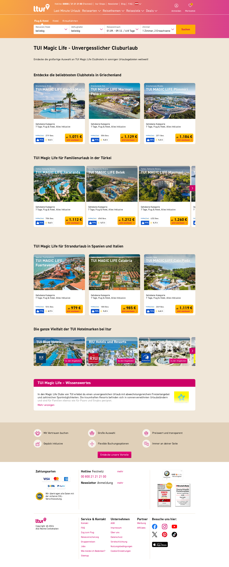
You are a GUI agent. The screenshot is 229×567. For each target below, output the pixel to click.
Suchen (185, 29)
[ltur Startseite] (42, 8)
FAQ (130, 4)
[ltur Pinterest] (164, 536)
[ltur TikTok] (174, 536)
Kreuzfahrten (70, 21)
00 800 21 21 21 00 (93, 477)
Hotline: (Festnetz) (73, 4)
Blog (123, 4)
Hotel (56, 21)
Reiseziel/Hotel (43, 27)
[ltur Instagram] (164, 528)
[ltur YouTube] (174, 528)
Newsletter (113, 4)
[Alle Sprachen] (138, 4)
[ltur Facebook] (154, 528)
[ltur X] (154, 536)
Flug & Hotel (41, 21)
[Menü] (181, 471)
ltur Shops (100, 4)
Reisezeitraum (113, 27)
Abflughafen (77, 27)
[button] (192, 188)
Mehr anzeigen (46, 405)
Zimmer (146, 27)
